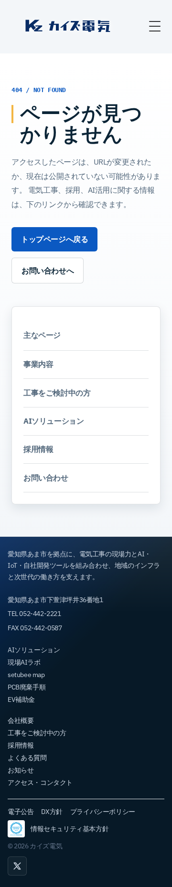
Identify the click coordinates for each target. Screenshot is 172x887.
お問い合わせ (45, 477)
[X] (17, 866)
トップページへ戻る (54, 239)
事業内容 (38, 364)
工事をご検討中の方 (56, 392)
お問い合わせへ (48, 270)
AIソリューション (53, 421)
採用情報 (38, 449)
